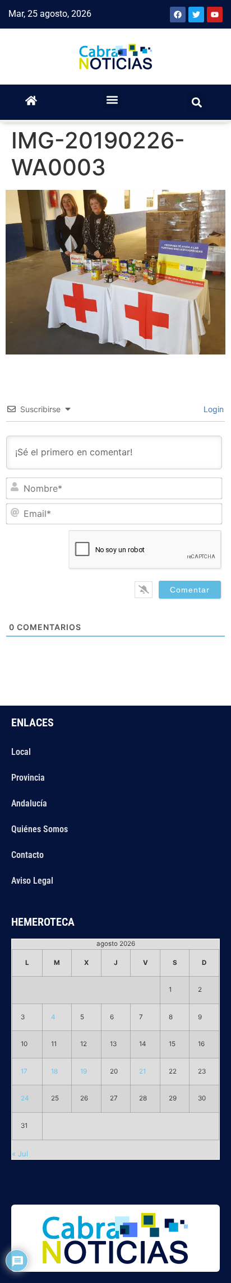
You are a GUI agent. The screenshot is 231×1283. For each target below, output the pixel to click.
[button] (112, 99)
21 (142, 1071)
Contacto (27, 855)
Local (21, 752)
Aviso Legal (32, 880)
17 (24, 1071)
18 (54, 1071)
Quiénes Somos (39, 829)
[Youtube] (215, 14)
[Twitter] (196, 14)
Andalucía (29, 803)
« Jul (20, 1153)
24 (25, 1098)
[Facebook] (178, 14)
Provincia (28, 777)
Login (212, 409)
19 (83, 1071)
